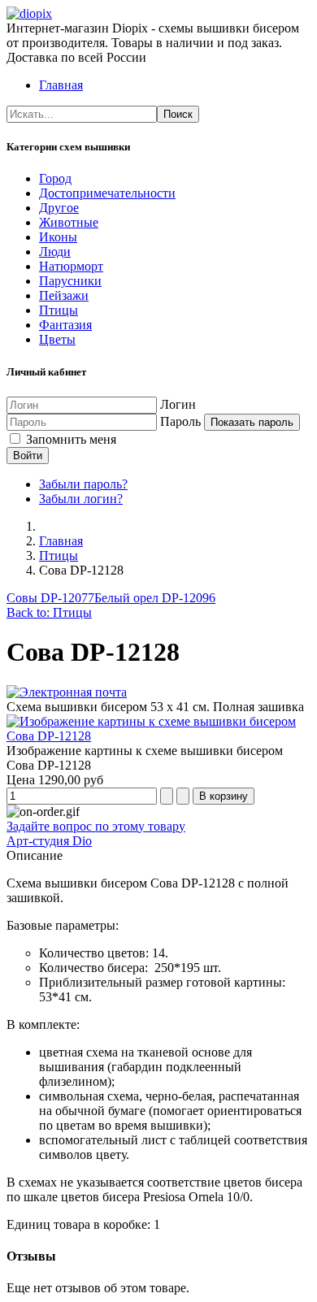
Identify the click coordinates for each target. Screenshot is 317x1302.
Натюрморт (71, 266)
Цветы (57, 339)
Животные (68, 222)
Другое (59, 208)
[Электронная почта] (67, 692)
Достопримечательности (107, 193)
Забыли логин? (81, 499)
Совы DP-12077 (50, 598)
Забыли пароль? (83, 484)
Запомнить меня (69, 439)
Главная (61, 85)
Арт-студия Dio (49, 841)
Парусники (70, 281)
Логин (178, 404)
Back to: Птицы (49, 612)
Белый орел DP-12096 (154, 598)
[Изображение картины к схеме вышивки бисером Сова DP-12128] (158, 736)
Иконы (58, 237)
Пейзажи (64, 295)
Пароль (180, 421)
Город (55, 178)
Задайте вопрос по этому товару (96, 826)
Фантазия (65, 325)
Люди (55, 251)
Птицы (58, 310)
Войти (27, 455)
